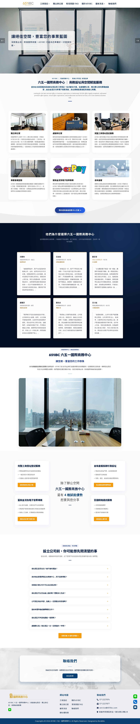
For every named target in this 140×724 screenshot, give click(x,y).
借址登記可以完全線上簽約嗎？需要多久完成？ (49, 593)
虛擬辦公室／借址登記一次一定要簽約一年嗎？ (49, 626)
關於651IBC (76, 700)
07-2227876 (104, 700)
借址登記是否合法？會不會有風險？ (45, 568)
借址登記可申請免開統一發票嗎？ (44, 618)
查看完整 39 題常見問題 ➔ (70, 636)
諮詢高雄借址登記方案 (26, 485)
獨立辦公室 (64, 704)
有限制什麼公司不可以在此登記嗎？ (45, 585)
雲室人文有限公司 (97, 260)
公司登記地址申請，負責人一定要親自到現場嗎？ (49, 601)
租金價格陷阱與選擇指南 (103, 485)
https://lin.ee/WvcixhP (9, 709)
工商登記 (63, 700)
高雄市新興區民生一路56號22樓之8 (113, 712)
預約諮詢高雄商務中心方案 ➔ (70, 210)
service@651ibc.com (108, 708)
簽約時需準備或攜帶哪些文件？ (43, 609)
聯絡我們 (75, 709)
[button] (2, 40)
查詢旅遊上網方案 (101, 519)
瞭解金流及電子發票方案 (27, 519)
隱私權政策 (64, 713)
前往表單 (70, 676)
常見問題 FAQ (77, 704)
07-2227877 (104, 704)
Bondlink (101, 721)
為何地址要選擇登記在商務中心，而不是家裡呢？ (49, 577)
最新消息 (63, 709)
